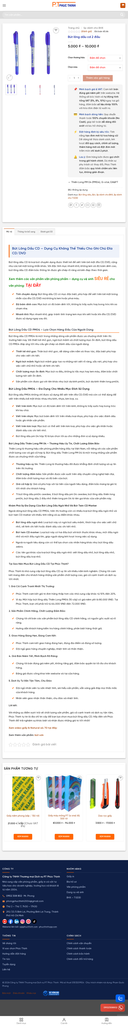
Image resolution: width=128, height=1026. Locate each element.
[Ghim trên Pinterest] (93, 205)
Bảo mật (6, 993)
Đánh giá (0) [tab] (47, 232)
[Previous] (10, 53)
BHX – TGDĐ (74, 897)
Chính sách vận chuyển (79, 943)
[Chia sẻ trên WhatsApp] (70, 205)
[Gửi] (122, 15)
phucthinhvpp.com (48, 927)
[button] (4, 5)
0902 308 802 (14, 896)
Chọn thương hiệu (76, 58)
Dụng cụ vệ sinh (75, 892)
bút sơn (39, 735)
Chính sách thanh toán (79, 948)
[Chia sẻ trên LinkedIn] (98, 205)
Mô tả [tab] (9, 232)
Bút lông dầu (85, 195)
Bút (94, 195)
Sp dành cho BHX (93, 28)
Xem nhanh (22, 837)
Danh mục (21, 1023)
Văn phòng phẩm (76, 887)
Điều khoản (19, 993)
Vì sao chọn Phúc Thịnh (14, 948)
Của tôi (64, 1023)
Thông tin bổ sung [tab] (26, 232)
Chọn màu (72, 67)
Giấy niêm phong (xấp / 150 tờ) (23, 816)
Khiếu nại (31, 993)
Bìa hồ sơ (72, 882)
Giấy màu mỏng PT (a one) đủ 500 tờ (64, 817)
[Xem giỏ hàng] (122, 5)
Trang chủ (73, 28)
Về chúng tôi (9, 943)
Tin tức (6, 959)
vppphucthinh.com (29, 927)
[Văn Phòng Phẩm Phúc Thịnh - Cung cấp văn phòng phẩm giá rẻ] (64, 5)
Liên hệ (6, 969)
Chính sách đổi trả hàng (80, 959)
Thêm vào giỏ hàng (98, 78)
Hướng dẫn (106, 1023)
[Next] (55, 53)
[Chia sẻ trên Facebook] (76, 205)
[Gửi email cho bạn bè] (87, 205)
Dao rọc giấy (105, 816)
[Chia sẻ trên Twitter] (82, 205)
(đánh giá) (86, 31)
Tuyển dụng (8, 964)
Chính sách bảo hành (78, 954)
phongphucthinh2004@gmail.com (25, 901)
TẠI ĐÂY (33, 285)
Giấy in (70, 876)
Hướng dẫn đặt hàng (14, 954)
